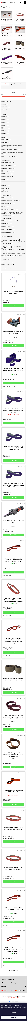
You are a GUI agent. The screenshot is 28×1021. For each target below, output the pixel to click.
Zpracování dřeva (8, 168)
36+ (4, 309)
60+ (7, 309)
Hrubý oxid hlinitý (8, 229)
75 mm (13, 845)
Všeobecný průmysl (9, 165)
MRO (5, 179)
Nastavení (13, 1012)
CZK (11, 2)
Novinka (6, 107)
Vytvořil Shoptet (14, 1001)
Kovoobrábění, (8, 176)
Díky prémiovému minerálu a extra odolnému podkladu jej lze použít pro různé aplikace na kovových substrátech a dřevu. (13, 249)
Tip (5, 110)
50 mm (9, 845)
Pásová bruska (8, 262)
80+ (10, 309)
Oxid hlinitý (7, 223)
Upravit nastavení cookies (13, 997)
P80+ (5, 125)
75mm (8, 386)
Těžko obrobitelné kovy (10, 209)
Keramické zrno (8, 226)
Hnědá (6, 188)
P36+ (5, 119)
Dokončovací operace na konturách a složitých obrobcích (12, 146)
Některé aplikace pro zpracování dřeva (13, 153)
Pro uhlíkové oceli (8, 203)
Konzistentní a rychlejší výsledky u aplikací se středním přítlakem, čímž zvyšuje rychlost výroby (14, 255)
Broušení (6, 139)
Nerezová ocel (8, 198)
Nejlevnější (12, 84)
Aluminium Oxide (8, 232)
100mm (13, 386)
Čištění (6, 142)
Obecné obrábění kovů (10, 157)
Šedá (5, 191)
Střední (6, 128)
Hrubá (5, 131)
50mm (4, 386)
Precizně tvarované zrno (10, 221)
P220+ (6, 116)
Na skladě (7, 101)
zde (19, 1009)
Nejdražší (19, 84)
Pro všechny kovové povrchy (11, 200)
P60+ (5, 122)
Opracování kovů (8, 162)
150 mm (4, 845)
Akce (5, 104)
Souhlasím (13, 1017)
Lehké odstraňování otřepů (11, 149)
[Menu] (24, 2)
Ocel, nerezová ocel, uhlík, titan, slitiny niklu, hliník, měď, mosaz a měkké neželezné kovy (13, 213)
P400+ (6, 133)
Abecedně (3, 87)
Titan (5, 206)
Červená (6, 185)
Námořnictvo (7, 174)
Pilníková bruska (8, 264)
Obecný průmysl (8, 171)
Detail (13, 305)
